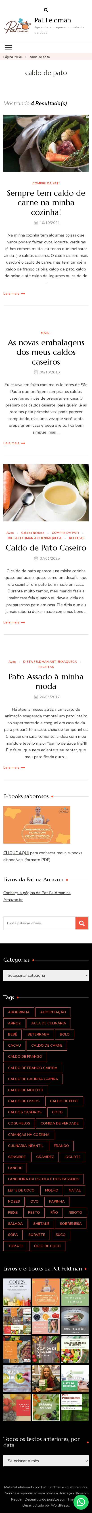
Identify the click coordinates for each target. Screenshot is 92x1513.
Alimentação (53, 1012)
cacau (14, 1045)
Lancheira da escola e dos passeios (43, 1179)
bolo (65, 1034)
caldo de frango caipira (32, 1067)
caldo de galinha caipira (33, 1079)
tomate (15, 1246)
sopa (13, 1234)
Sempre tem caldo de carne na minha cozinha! (46, 202)
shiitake (41, 1223)
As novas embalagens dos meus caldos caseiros (46, 352)
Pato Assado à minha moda (46, 681)
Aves (10, 533)
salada (15, 1223)
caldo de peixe (64, 1101)
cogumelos (19, 1123)
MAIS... (46, 333)
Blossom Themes (66, 1499)
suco (61, 1234)
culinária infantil (25, 1145)
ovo (34, 1201)
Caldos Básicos (32, 533)
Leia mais (11, 293)
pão (54, 1212)
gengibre (17, 1156)
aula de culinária (48, 1023)
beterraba (38, 1034)
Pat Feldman (53, 20)
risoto (75, 1212)
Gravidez (45, 1156)
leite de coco (21, 1190)
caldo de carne (46, 1045)
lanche (15, 1168)
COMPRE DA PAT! (46, 183)
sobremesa (71, 1223)
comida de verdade (60, 1123)
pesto (34, 1212)
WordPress (60, 1505)
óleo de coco (47, 1246)
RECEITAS (76, 538)
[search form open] (46, 10)
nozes (14, 1201)
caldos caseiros (25, 1112)
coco (57, 1112)
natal (75, 1190)
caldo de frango (25, 1056)
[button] (17, 1292)
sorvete (36, 1234)
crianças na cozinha (29, 1134)
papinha (57, 1201)
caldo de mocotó (25, 1090)
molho (51, 1190)
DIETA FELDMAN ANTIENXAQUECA (34, 538)
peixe (13, 1212)
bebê (12, 1034)
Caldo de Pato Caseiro (46, 547)
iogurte (73, 1156)
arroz (14, 1023)
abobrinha (19, 1012)
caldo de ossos (24, 1101)
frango (61, 1145)
